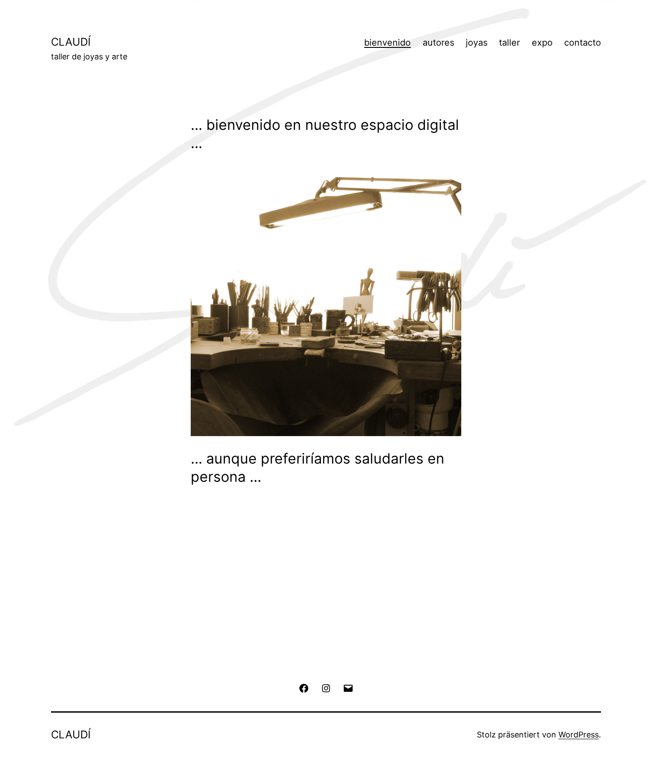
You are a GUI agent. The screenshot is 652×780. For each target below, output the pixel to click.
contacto (582, 42)
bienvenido (387, 42)
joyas (476, 42)
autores (438, 42)
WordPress (578, 734)
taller (509, 42)
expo (542, 42)
